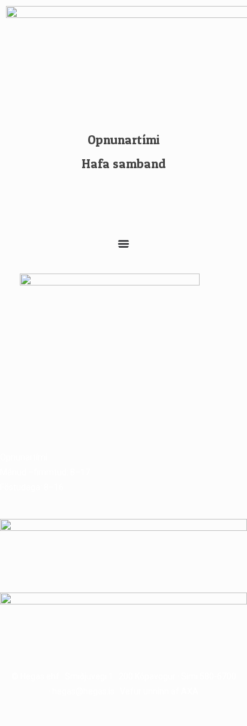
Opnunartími (123, 139)
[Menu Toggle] (123, 244)
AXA (189, 691)
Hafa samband (124, 163)
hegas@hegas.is (83, 691)
